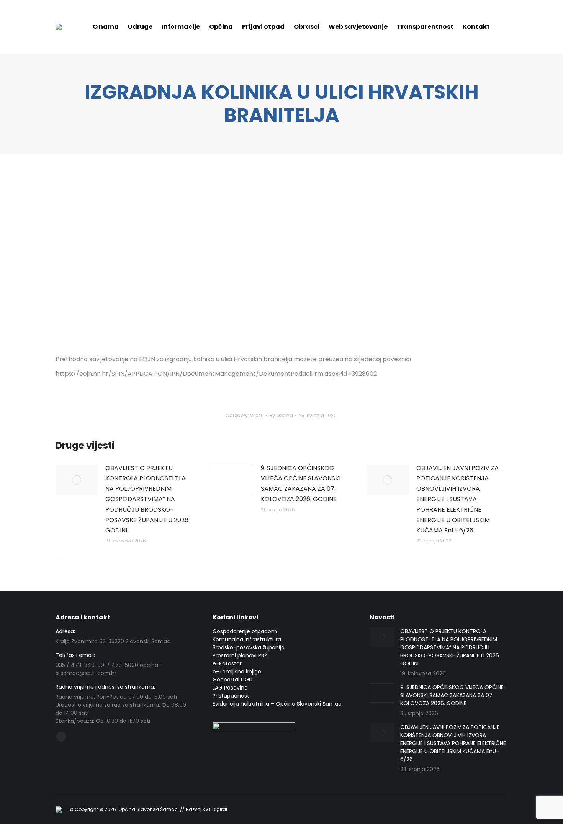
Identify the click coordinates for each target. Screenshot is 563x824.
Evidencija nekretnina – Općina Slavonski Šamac (277, 704)
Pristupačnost (231, 695)
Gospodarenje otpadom (245, 631)
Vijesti (256, 415)
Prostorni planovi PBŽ (240, 655)
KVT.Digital (215, 809)
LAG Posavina (230, 687)
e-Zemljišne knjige (237, 671)
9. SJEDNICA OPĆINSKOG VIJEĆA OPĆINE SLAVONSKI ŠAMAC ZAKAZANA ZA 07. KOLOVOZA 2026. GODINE (300, 484)
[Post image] (77, 480)
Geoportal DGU (232, 679)
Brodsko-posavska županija (249, 647)
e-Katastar (227, 663)
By (281, 415)
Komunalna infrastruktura (247, 639)
